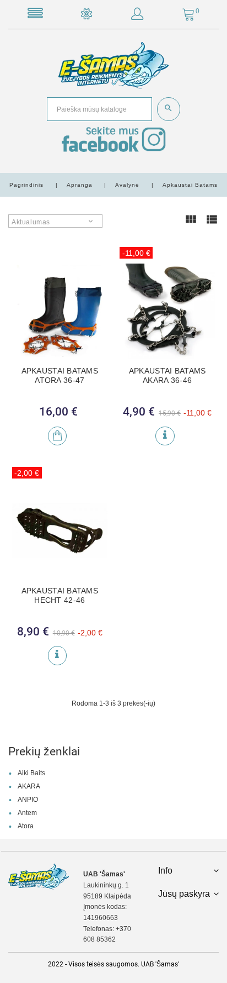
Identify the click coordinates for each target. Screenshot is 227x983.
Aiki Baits (31, 773)
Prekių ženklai (44, 751)
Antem (27, 813)
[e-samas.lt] (113, 65)
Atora (26, 826)
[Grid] (190, 224)
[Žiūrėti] (164, 436)
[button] (137, 16)
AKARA (29, 786)
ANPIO (28, 799)
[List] (211, 224)
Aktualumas (31, 222)
